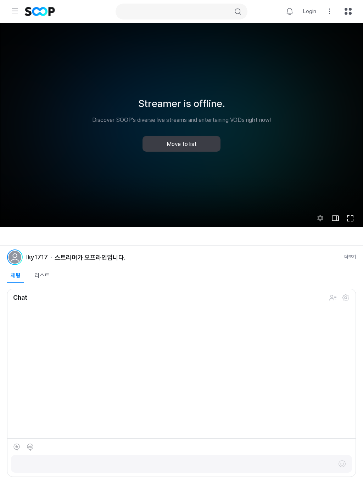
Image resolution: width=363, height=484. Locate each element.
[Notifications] (290, 11)
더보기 (350, 256)
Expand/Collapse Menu (15, 11)
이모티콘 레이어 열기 (342, 463)
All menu (348, 11)
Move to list (182, 144)
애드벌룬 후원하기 (30, 447)
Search (238, 11)
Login (309, 11)
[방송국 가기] (15, 257)
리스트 (42, 275)
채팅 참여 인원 (333, 297)
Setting (330, 11)
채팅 (16, 275)
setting (320, 218)
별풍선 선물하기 (16, 447)
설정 (345, 297)
